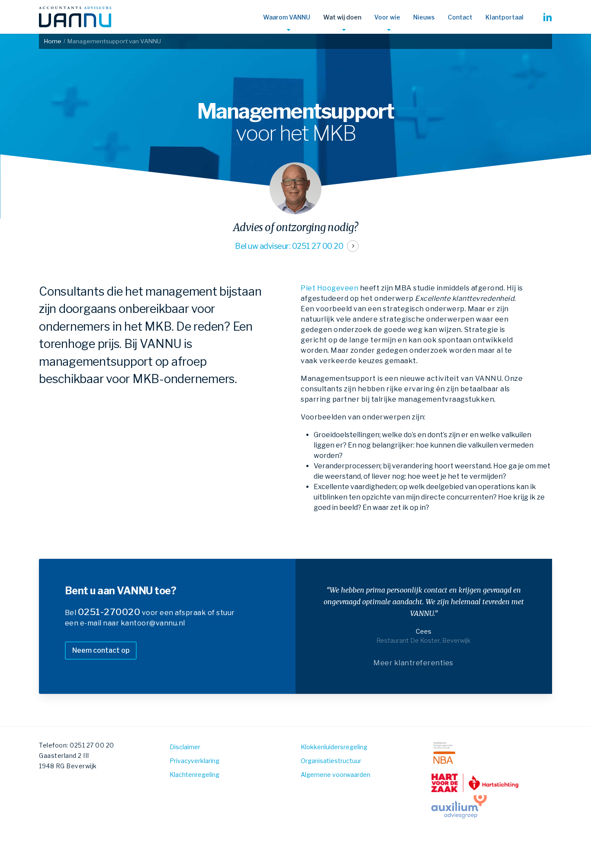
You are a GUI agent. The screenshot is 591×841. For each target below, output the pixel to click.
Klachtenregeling (194, 774)
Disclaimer (185, 747)
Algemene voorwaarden (335, 774)
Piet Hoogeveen (329, 288)
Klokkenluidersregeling (334, 747)
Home (52, 41)
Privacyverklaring (194, 760)
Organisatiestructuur (331, 760)
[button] (101, 650)
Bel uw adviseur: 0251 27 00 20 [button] (289, 246)
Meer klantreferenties (413, 663)
